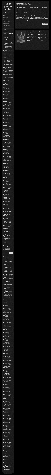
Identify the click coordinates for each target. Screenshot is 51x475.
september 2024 (7, 107)
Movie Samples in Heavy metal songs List (8, 20)
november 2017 (7, 173)
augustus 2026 (7, 83)
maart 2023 (6, 122)
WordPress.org (7, 249)
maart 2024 (6, 112)
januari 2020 (6, 139)
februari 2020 (7, 138)
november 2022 (7, 126)
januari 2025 (6, 101)
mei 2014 (6, 218)
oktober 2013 (7, 224)
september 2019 (7, 145)
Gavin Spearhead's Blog (8, 6)
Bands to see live (6, 17)
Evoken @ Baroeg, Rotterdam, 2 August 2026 (8, 43)
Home (4, 15)
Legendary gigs (7, 235)
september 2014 (7, 214)
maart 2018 (6, 167)
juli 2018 (6, 162)
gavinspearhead (32, 12)
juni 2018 (6, 163)
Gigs (5, 234)
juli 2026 (6, 84)
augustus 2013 (7, 226)
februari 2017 (7, 183)
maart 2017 (6, 181)
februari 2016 (7, 195)
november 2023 (7, 115)
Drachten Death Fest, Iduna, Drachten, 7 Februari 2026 (8, 60)
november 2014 (7, 211)
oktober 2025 (7, 91)
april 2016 (6, 193)
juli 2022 (6, 130)
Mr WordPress (7, 67)
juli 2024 (6, 109)
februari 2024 (7, 114)
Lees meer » (45, 24)
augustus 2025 (7, 94)
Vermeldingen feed (8, 246)
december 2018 (7, 156)
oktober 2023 (7, 116)
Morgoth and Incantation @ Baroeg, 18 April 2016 (8, 76)
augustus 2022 (7, 129)
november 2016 (7, 184)
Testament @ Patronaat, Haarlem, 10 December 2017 (8, 72)
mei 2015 (6, 205)
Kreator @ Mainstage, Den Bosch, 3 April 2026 (8, 56)
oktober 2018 (7, 159)
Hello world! (6, 68)
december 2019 (7, 140)
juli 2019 (6, 147)
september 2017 (7, 174)
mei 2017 (6, 180)
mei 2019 (6, 150)
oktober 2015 (7, 201)
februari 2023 (7, 123)
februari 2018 (7, 169)
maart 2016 (6, 194)
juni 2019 (6, 149)
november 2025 (7, 90)
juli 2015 (6, 204)
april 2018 (6, 166)
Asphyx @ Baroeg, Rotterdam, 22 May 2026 (8, 52)
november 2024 (7, 104)
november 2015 (7, 200)
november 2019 (7, 142)
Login (5, 245)
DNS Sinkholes (6, 23)
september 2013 (7, 225)
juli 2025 (6, 95)
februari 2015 (7, 208)
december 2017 (7, 171)
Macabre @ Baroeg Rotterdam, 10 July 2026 (8, 48)
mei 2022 (6, 132)
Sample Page (42, 35)
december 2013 (7, 221)
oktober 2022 (7, 128)
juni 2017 (6, 178)
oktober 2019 (7, 143)
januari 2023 (6, 125)
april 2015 (6, 207)
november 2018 (7, 157)
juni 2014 (6, 217)
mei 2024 (6, 111)
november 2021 (7, 136)
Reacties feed (7, 248)
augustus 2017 (7, 176)
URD (5, 239)
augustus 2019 (7, 146)
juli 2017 (6, 177)
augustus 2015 (7, 202)
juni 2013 (6, 228)
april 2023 (6, 121)
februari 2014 (7, 219)
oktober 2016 (7, 186)
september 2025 (7, 92)
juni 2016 (6, 190)
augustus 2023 (7, 118)
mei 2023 (6, 119)
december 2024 (7, 102)
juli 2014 (6, 215)
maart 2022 (6, 135)
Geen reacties (38, 12)
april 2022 (6, 133)
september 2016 (7, 187)
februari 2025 (7, 99)
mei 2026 (6, 85)
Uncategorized (7, 238)
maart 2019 (6, 153)
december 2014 (7, 209)
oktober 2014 (7, 212)
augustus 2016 (7, 188)
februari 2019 (7, 154)
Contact (4, 29)
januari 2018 (6, 170)
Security (6, 236)
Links (4, 27)
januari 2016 (6, 197)
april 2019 (6, 152)
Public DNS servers (7, 25)
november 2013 (7, 222)
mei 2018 (6, 164)
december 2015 (7, 198)
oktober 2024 (7, 105)
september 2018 (7, 160)
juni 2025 (6, 97)
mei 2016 (6, 191)
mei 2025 (6, 98)
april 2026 (6, 87)
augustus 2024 (7, 108)
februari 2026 (7, 88)
